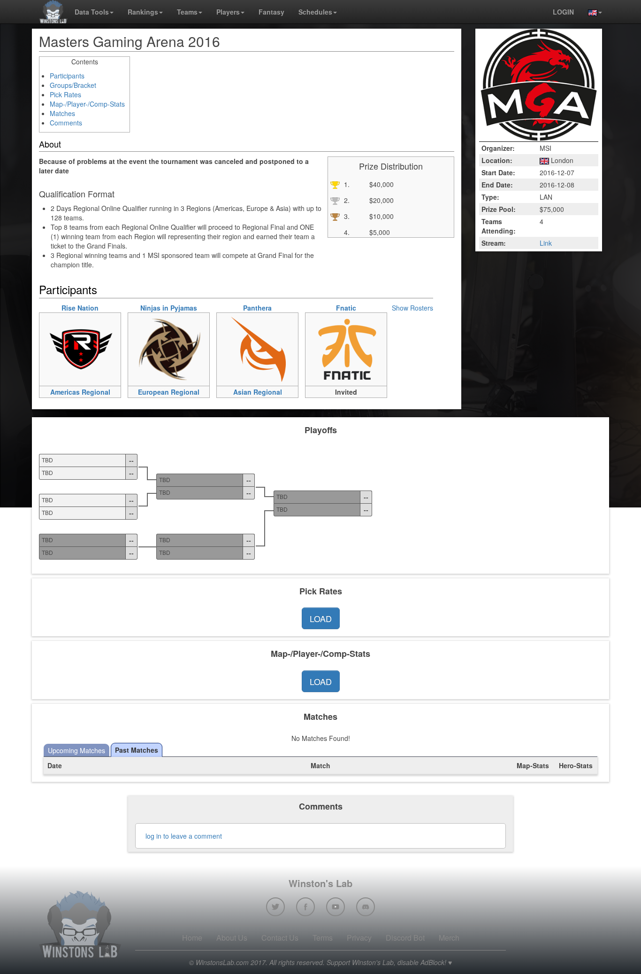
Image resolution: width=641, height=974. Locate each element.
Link (546, 243)
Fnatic (346, 307)
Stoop (327, 318)
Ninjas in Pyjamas (168, 307)
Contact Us (279, 937)
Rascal (240, 318)
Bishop (240, 355)
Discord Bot (405, 937)
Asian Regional (257, 392)
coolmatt (331, 367)
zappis (151, 367)
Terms (323, 937)
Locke (62, 343)
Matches (62, 113)
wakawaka (245, 343)
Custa (327, 355)
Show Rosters (412, 307)
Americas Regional (80, 392)
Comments (66, 122)
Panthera (257, 307)
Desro (62, 367)
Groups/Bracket (73, 85)
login (563, 11)
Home (192, 937)
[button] (591, 11)
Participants (67, 75)
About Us (231, 937)
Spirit (60, 330)
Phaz (60, 355)
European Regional (168, 392)
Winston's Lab (320, 883)
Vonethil (331, 343)
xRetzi (62, 318)
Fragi (149, 379)
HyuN (238, 330)
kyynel (151, 355)
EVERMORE (248, 379)
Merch (449, 937)
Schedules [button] (315, 11)
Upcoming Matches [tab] (76, 750)
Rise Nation (80, 307)
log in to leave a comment (183, 836)
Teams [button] (187, 11)
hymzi (150, 318)
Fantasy (271, 11)
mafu (149, 330)
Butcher (241, 367)
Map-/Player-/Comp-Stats (87, 104)
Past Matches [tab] (136, 750)
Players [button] (228, 11)
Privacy (359, 937)
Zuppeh (153, 343)
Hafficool (332, 379)
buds (326, 330)
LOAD (321, 618)
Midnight (65, 379)
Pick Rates (65, 94)
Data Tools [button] (92, 11)
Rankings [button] (143, 11)
